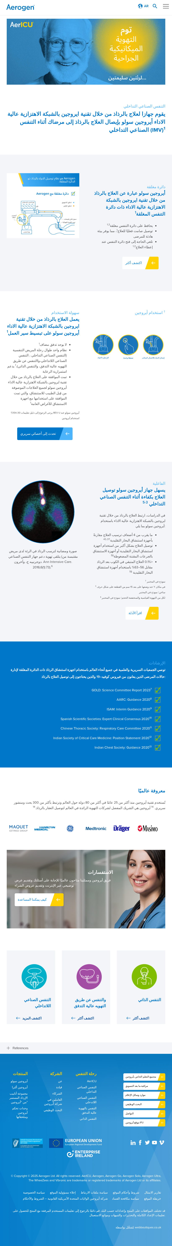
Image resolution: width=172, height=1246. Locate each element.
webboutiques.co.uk (148, 1227)
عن (60, 1081)
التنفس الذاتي (88, 1118)
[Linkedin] (133, 1144)
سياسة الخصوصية (34, 1192)
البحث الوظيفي (53, 1110)
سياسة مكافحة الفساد (125, 1198)
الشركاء (57, 1093)
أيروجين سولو (19, 1081)
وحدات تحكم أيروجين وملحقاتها (20, 1112)
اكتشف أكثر (133, 262)
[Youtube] (155, 1144)
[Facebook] (141, 1144)
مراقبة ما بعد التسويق (136, 1086)
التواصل (129, 1113)
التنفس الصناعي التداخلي (86, 1089)
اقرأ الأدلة (135, 613)
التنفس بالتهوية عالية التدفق (87, 1110)
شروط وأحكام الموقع (126, 1192)
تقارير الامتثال (152, 1192)
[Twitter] (148, 1144)
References (21, 1048)
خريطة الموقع (152, 1198)
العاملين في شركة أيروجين (53, 1101)
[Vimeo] (162, 1144)
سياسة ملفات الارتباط (94, 1192)
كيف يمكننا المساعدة (32, 899)
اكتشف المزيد (32, 1018)
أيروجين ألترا (20, 1087)
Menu (165, 6)
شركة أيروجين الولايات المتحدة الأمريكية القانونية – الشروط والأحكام (65, 1198)
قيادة (59, 1087)
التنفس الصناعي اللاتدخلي (86, 1099)
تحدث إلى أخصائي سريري (38, 433)
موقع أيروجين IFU (134, 1122)
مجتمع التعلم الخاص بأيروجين (140, 1077)
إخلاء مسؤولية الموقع (63, 1192)
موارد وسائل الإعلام (135, 1095)
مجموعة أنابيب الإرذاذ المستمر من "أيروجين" (18, 1097)
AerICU (91, 1081)
